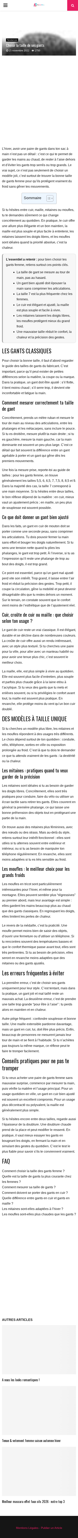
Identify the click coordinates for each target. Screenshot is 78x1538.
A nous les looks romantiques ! (21, 1379)
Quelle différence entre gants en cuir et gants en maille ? (36, 1200)
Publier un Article (51, 1527)
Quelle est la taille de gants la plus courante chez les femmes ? (36, 1179)
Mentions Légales (27, 1527)
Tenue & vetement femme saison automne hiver (31, 1440)
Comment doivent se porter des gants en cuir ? (35, 1192)
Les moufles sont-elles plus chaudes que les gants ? (39, 1214)
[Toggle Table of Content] (47, 198)
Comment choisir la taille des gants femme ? (33, 1171)
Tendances (12, 40)
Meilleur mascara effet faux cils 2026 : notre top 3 (33, 1501)
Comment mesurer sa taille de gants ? (29, 1187)
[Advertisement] (39, 103)
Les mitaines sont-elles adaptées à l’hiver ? (32, 1209)
